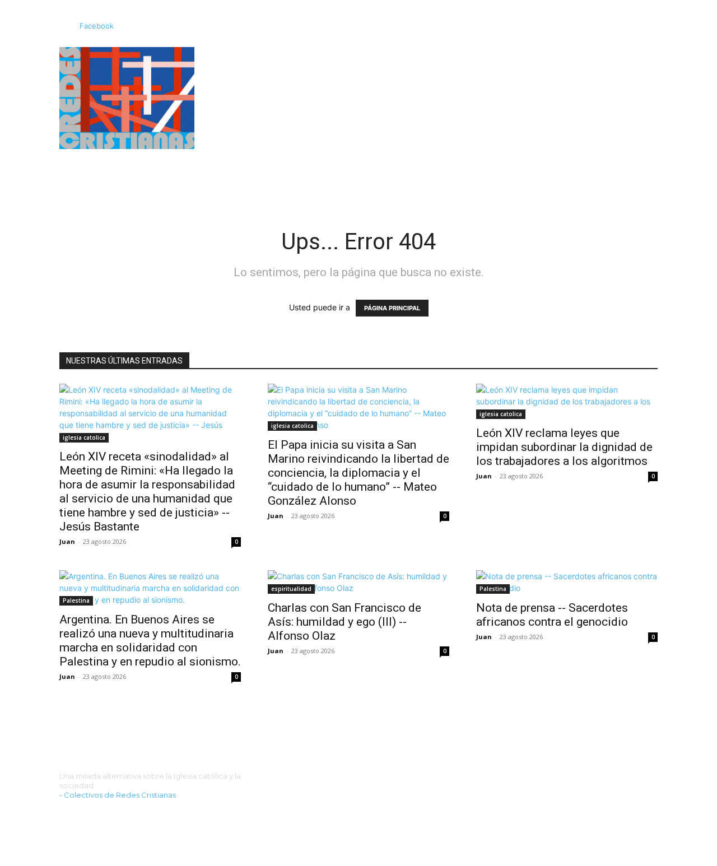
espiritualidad (291, 589)
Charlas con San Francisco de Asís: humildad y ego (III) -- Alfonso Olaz (344, 621)
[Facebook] (64, 26)
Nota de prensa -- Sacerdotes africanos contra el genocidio (552, 614)
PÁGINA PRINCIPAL (392, 308)
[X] (112, 814)
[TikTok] (95, 814)
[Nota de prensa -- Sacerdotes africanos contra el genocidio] (567, 582)
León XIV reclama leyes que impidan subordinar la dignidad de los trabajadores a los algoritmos (564, 447)
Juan (67, 541)
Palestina (76, 600)
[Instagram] (78, 814)
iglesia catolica (84, 437)
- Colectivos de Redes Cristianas (117, 794)
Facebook (97, 25)
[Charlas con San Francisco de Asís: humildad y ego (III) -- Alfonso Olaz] (358, 582)
